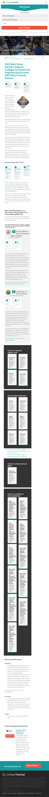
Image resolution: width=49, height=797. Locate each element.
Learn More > (19, 754)
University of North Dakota (21, 292)
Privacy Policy (14, 793)
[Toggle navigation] (46, 2)
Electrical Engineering (15, 58)
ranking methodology (14, 157)
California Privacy (21, 793)
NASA (8, 718)
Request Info (10, 736)
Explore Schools (32, 765)
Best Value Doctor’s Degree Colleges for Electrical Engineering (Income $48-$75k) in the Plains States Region (18, 451)
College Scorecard (25, 678)
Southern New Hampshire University (21, 732)
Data (9, 793)
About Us (5, 793)
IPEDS (12, 667)
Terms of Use (38, 793)
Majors (6, 39)
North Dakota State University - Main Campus (19, 233)
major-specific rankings (10, 187)
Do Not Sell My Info (30, 793)
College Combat (26, 194)
